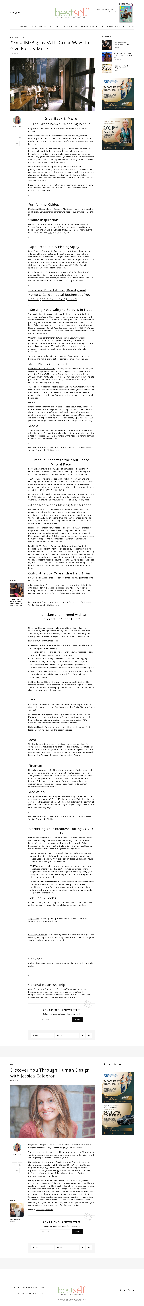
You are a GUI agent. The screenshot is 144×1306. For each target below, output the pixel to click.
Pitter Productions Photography (43, 272)
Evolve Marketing (75, 1301)
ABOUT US (17, 1287)
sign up (84, 359)
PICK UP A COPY (38, 1294)
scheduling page (43, 807)
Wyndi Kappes (17, 126)
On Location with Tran (69, 846)
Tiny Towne (33, 918)
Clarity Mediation (36, 796)
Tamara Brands (35, 430)
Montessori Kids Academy (40, 209)
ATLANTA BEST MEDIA (30, 1287)
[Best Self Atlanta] (72, 13)
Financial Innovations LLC (39, 770)
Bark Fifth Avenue (36, 704)
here (50, 232)
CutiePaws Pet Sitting (38, 714)
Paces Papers (34, 251)
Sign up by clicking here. (78, 499)
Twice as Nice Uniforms (39, 386)
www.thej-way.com (44, 1209)
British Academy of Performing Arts (44, 902)
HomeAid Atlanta (36, 509)
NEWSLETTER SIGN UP (103, 9)
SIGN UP (77, 1019)
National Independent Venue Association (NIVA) (49, 527)
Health (13, 1064)
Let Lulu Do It (34, 577)
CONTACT (42, 1287)
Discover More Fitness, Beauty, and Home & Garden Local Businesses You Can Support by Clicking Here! (59, 294)
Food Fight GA (34, 546)
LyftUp (62, 349)
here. (48, 190)
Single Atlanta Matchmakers (41, 406)
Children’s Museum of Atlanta (41, 368)
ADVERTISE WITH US (24, 1294)
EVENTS (113, 9)
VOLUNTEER (112, 11)
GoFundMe (76, 392)
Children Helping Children (40, 682)
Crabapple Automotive (38, 963)
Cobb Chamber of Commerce (41, 989)
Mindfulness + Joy (17, 37)
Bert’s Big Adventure (37, 469)
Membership (41, 541)
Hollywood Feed (35, 727)
